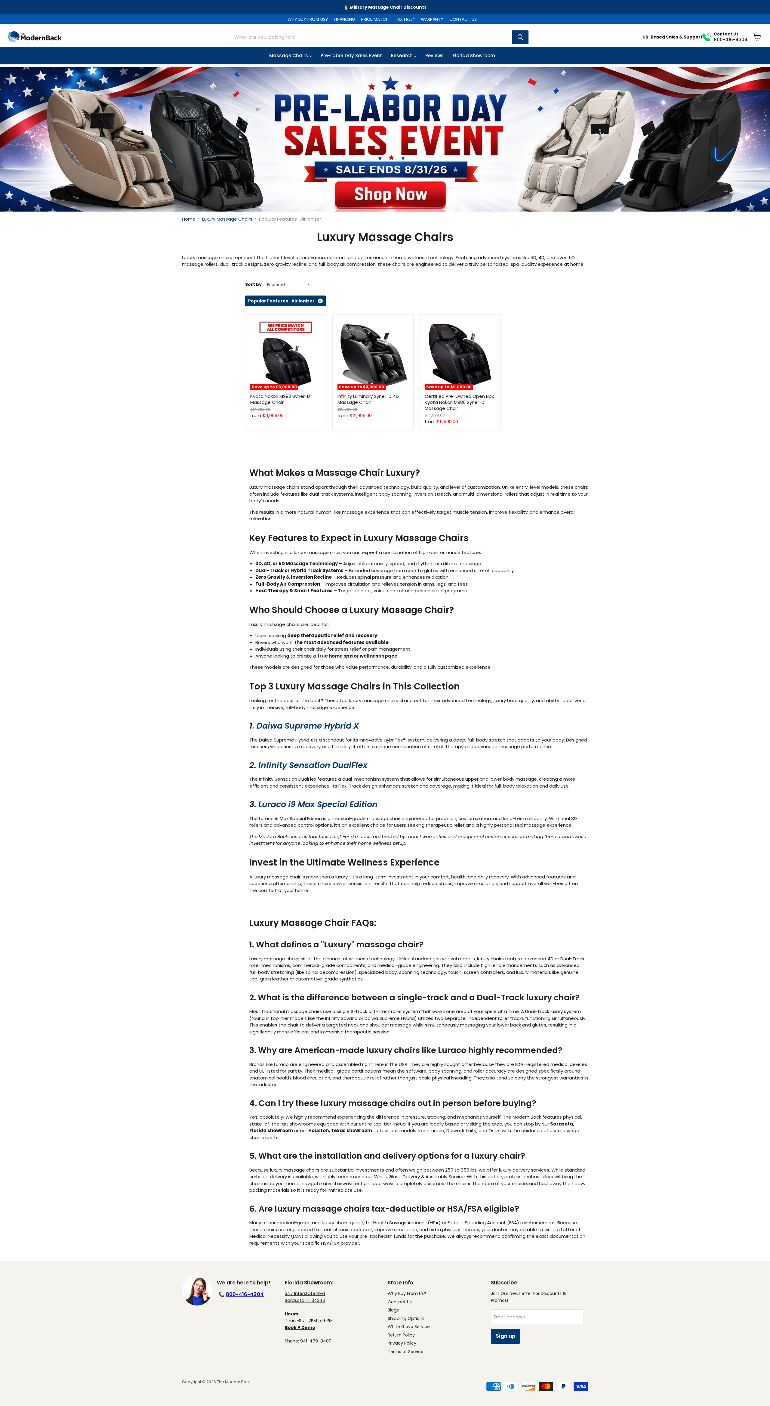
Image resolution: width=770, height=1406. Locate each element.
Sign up (505, 1335)
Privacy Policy (402, 1343)
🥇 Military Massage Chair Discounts (385, 7)
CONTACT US (463, 19)
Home (189, 218)
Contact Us (400, 1302)
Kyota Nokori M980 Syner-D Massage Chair (280, 399)
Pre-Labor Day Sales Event (351, 55)
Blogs (393, 1310)
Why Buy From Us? (407, 1293)
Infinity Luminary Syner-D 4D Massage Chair (368, 399)
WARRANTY (432, 19)
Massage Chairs (289, 55)
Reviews (434, 55)
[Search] (520, 37)
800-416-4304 (245, 1294)
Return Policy (401, 1335)
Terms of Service (406, 1352)
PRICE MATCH (375, 19)
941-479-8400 (315, 1341)
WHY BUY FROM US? (308, 19)
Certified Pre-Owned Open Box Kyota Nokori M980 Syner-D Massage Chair (459, 402)
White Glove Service (409, 1327)
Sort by (253, 284)
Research (402, 55)
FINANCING (344, 19)
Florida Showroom (474, 55)
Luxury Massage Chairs (227, 218)
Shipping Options (406, 1318)
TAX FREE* (405, 19)
